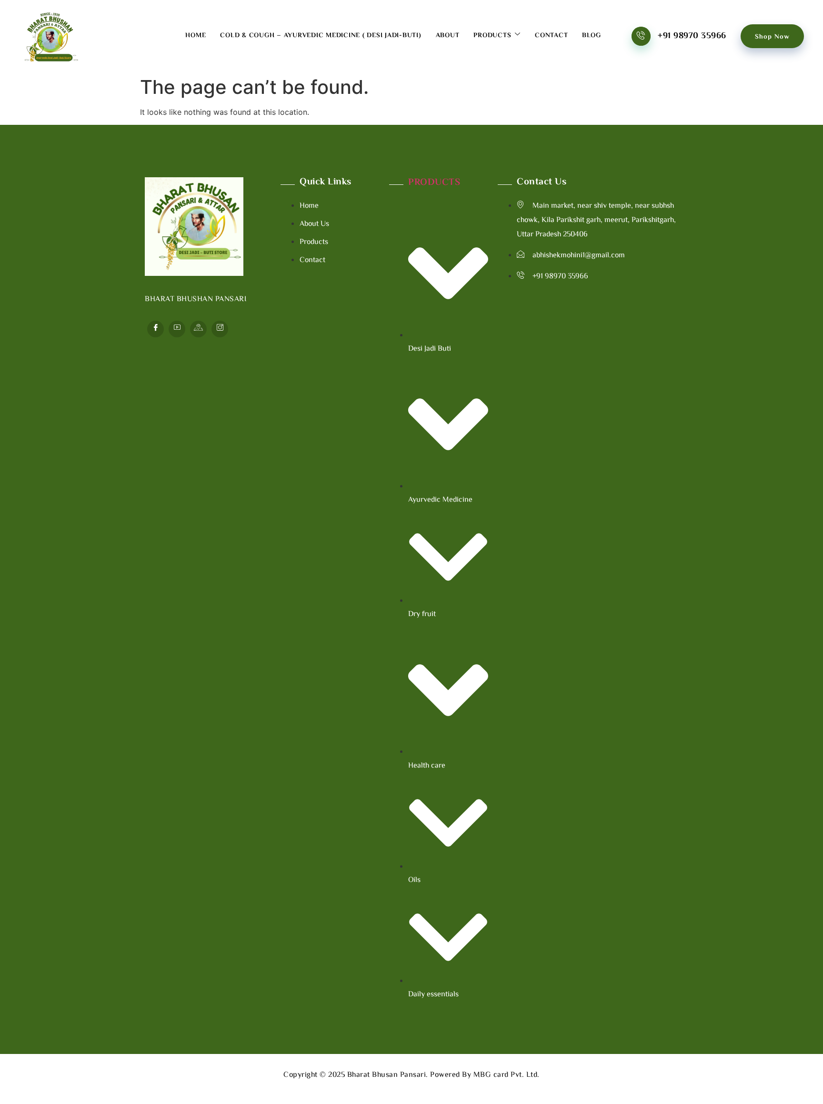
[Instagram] (219, 329)
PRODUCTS (434, 182)
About (448, 35)
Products (492, 35)
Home (195, 35)
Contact (551, 35)
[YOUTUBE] (177, 329)
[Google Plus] (198, 329)
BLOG (591, 35)
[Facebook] (155, 329)
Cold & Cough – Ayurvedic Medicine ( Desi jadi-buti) (320, 35)
